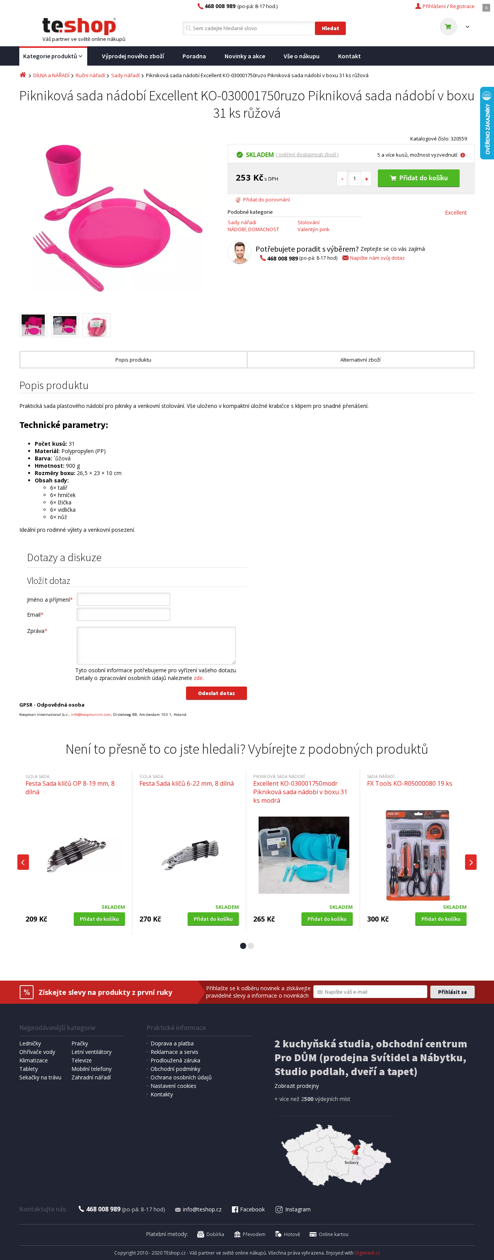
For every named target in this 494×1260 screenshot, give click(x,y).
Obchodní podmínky (175, 1068)
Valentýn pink (314, 229)
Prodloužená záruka (175, 1060)
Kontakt (349, 56)
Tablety (28, 1068)
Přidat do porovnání (266, 199)
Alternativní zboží (360, 359)
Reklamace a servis (174, 1051)
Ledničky (30, 1043)
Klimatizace (33, 1060)
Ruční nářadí (90, 75)
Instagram (298, 1209)
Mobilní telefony (91, 1068)
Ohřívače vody (37, 1051)
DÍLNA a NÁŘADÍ (51, 75)
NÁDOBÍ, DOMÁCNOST (253, 229)
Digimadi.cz (367, 1253)
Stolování (309, 222)
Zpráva (37, 630)
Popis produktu (133, 359)
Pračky (79, 1043)
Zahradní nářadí (91, 1077)
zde (198, 678)
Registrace (462, 6)
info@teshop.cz (202, 1209)
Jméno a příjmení (50, 599)
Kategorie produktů (50, 56)
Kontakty (162, 1094)
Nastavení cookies (173, 1085)
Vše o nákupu (302, 56)
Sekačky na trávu (40, 1077)
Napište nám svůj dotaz (377, 257)
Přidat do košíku (423, 177)
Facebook (252, 1209)
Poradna (194, 56)
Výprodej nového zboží (133, 56)
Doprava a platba (172, 1043)
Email (35, 614)
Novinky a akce (245, 56)
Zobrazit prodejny (296, 1085)
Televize (81, 1060)
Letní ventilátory (91, 1051)
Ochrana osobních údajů (181, 1077)
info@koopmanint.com (91, 714)
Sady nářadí (125, 75)
